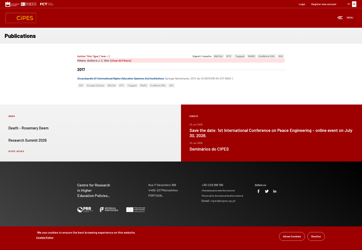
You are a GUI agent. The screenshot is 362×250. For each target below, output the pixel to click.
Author (81, 56)
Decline (316, 236)
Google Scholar (95, 85)
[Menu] (340, 18)
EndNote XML (267, 56)
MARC (251, 56)
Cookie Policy (44, 237)
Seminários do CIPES (209, 149)
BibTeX (218, 56)
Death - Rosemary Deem (28, 128)
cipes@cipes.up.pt (223, 200)
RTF (228, 56)
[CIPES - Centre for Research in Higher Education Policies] (21, 18)
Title (89, 56)
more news (16, 151)
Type (95, 56)
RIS (281, 56)
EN (354, 4)
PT (349, 4)
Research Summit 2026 (27, 140)
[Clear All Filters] (120, 60)
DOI (81, 85)
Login (302, 4)
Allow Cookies (292, 236)
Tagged (239, 56)
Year (103, 56)
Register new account (323, 4)
